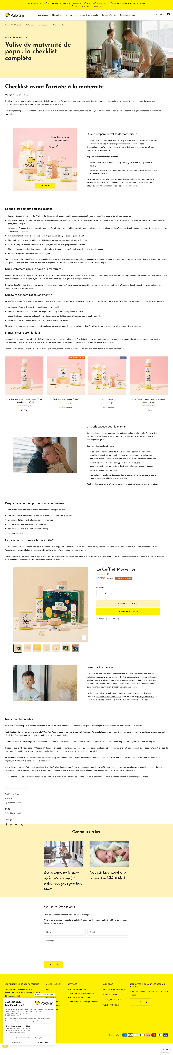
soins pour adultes (140, 777)
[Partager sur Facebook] (106, 619)
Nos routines (70, 15)
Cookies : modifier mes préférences (83, 1001)
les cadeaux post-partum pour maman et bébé (137, 484)
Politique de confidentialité (89, 920)
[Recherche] (156, 15)
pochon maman (138, 452)
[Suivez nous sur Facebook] (133, 1001)
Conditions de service (116, 920)
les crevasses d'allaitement (145, 458)
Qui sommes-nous (127, 15)
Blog (48, 989)
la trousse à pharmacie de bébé (109, 700)
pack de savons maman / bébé (105, 463)
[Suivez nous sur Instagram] (140, 1001)
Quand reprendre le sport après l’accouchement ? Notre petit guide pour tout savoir (63, 880)
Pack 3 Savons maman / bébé (65, 399)
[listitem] (6, 824)
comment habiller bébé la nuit (108, 696)
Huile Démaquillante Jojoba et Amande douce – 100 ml (148, 400)
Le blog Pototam (18, 25)
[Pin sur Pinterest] (110, 619)
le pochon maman (118, 777)
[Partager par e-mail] (118, 619)
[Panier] (166, 15)
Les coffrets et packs (89, 15)
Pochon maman (107, 399)
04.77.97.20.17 (113, 1005)
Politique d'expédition (77, 989)
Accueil (8, 25)
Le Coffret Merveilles (115, 570)
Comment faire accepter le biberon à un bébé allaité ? (108, 875)
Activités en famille (16, 37)
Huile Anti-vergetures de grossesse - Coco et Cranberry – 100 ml (24, 400)
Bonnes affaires (109, 15)
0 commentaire (15, 803)
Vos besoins (43, 15)
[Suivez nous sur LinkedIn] (147, 1001)
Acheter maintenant (128, 611)
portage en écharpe (145, 696)
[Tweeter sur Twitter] (114, 619)
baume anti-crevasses (128, 455)
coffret (95, 470)
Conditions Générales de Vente (81, 993)
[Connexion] (161, 15)
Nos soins (56, 15)
